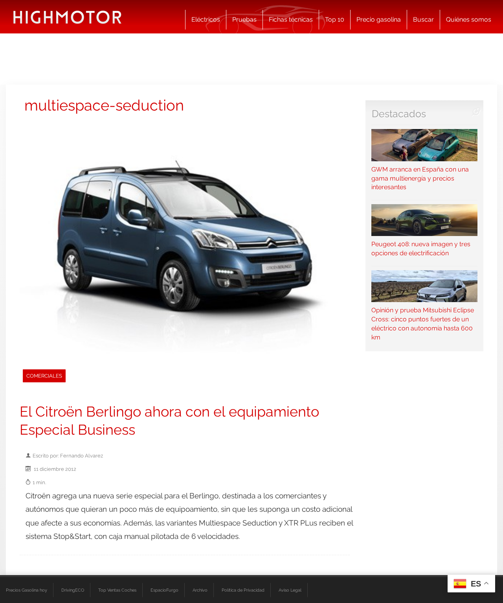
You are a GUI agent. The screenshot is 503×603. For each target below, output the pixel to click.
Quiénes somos (468, 19)
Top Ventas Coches (117, 590)
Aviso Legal (290, 590)
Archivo (200, 590)
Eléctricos (205, 19)
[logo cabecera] (67, 17)
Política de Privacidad (243, 590)
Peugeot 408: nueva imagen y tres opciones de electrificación (420, 248)
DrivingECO (72, 590)
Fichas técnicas (291, 19)
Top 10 (334, 19)
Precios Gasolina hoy (26, 590)
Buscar (423, 19)
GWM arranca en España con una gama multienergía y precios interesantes (420, 178)
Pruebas (244, 19)
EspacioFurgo (164, 590)
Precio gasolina (378, 19)
